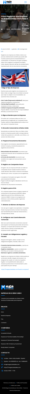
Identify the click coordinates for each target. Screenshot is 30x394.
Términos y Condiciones (9, 382)
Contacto (3, 322)
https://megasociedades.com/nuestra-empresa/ (15, 269)
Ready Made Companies (7, 347)
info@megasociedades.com (12, 364)
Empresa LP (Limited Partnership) (10, 340)
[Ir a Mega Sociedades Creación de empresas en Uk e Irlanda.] (3, 29)
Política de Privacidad (22, 382)
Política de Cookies (15, 385)
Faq (2, 319)
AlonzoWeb (19, 388)
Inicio (2, 312)
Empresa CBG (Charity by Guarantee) (11, 344)
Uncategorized (23, 49)
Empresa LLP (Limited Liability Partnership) (12, 337)
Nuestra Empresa (5, 315)
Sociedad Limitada (6, 333)
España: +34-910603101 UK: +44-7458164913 (15, 361)
